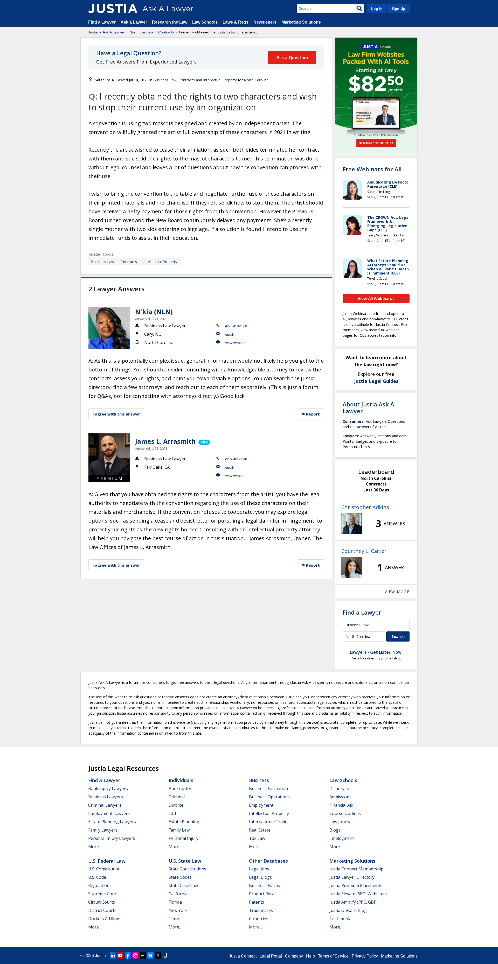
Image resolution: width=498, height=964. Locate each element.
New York (178, 910)
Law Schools (205, 22)
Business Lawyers (105, 797)
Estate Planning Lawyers (112, 822)
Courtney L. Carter (363, 550)
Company (294, 956)
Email (229, 334)
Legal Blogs (260, 877)
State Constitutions (187, 869)
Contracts (166, 32)
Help (310, 956)
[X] (158, 955)
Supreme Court (103, 894)
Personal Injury (183, 838)
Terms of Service (333, 956)
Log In (377, 8)
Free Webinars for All (372, 169)
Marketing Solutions (301, 22)
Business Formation (268, 788)
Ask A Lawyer (114, 32)
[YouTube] (120, 955)
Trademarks (261, 910)
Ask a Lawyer (134, 22)
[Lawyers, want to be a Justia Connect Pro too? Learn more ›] (204, 441)
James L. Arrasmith (165, 441)
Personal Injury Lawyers (111, 838)
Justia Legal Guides (376, 381)
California (178, 894)
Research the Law (169, 22)
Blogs (335, 830)
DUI (172, 813)
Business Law (164, 80)
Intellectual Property (220, 80)
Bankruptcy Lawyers (108, 788)
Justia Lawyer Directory (352, 877)
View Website (235, 342)
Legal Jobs (259, 869)
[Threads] (143, 955)
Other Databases (268, 861)
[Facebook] (128, 955)
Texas (174, 918)
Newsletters (264, 22)
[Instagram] (135, 955)
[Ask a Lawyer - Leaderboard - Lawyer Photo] (351, 523)
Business (259, 780)
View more (397, 591)
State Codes (180, 877)
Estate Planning (184, 822)
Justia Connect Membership (356, 869)
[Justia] (112, 8)
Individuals (181, 780)
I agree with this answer (116, 414)
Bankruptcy (180, 788)
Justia (93, 32)
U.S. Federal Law (107, 861)
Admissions (340, 797)
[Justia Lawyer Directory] (165, 955)
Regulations (100, 885)
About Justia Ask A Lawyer (368, 407)
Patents (256, 902)
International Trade (268, 822)
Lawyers (350, 435)
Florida (175, 902)
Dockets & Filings (104, 918)
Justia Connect (243, 956)
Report (312, 414)
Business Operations (269, 797)
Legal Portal (271, 956)
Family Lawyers (102, 830)
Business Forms (264, 885)
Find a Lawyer (102, 22)
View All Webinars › (376, 298)
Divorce (176, 805)
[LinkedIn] (113, 955)
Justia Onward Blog (348, 910)
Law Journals (342, 822)
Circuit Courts (101, 902)
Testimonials (342, 918)
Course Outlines (345, 813)
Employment (261, 805)
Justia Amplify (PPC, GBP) (353, 902)
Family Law (179, 830)
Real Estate (260, 830)
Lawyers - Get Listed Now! (376, 652)
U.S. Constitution (104, 869)
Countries (258, 918)
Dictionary (339, 788)
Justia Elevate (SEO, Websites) (358, 894)
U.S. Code (97, 877)
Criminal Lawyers (104, 805)
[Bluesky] (150, 955)
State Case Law (183, 885)
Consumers (353, 421)
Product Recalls (264, 894)
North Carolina (141, 32)
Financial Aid (341, 805)
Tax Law (257, 838)
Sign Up (398, 8)
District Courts (102, 910)
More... (94, 846)
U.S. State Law (185, 861)
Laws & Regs (235, 22)
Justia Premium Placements (355, 885)
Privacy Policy (365, 956)
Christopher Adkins (365, 507)
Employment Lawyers (109, 813)
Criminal (177, 797)
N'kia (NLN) (154, 311)
